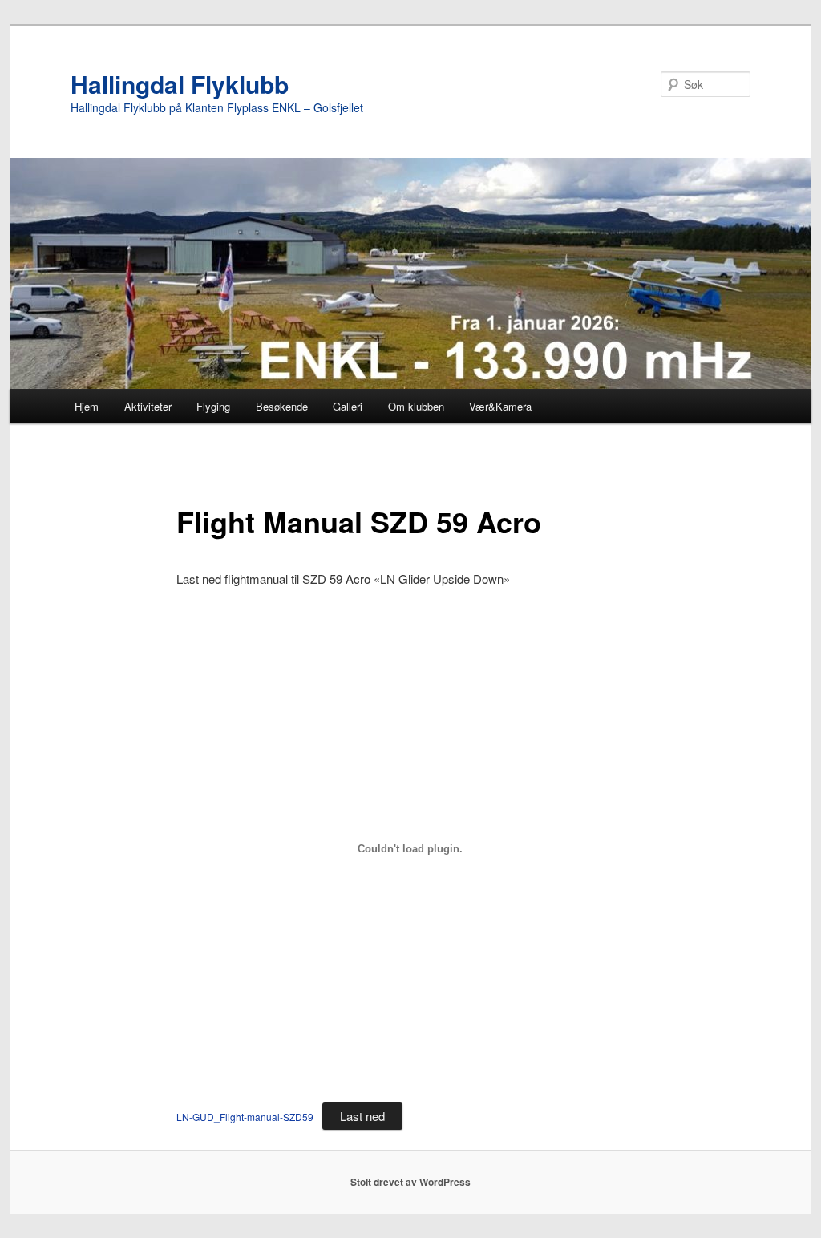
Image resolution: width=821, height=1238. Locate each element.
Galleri (347, 406)
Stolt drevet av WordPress (410, 1182)
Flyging (213, 406)
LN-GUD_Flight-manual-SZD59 (244, 1116)
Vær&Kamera (500, 406)
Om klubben (416, 406)
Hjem (87, 406)
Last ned (362, 1115)
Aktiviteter (148, 406)
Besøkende (282, 406)
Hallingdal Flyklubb (180, 84)
